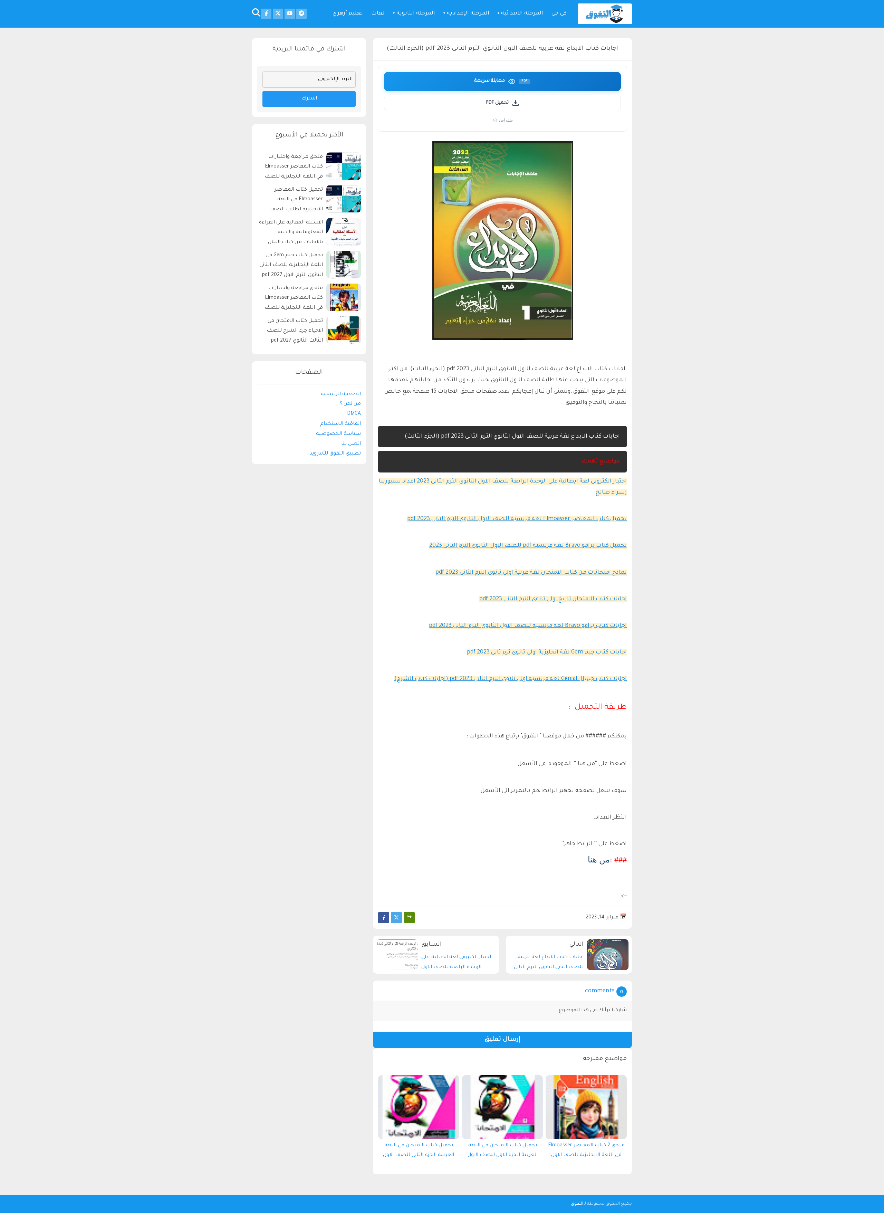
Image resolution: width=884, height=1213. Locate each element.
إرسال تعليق (502, 1040)
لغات (378, 14)
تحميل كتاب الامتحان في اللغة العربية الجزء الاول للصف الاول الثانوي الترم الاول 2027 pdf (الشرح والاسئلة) (502, 1152)
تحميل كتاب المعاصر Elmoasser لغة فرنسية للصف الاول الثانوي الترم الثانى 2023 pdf (517, 519)
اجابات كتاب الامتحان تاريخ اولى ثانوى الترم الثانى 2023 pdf (553, 599)
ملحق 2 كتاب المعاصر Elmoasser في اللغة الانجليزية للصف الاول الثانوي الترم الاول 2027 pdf (586, 1152)
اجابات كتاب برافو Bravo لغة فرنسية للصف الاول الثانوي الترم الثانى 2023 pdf (528, 626)
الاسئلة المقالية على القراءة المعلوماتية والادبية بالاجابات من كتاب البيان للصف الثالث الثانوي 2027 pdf (291, 233)
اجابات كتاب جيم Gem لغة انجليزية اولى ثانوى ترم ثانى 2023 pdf (547, 652)
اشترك (309, 99)
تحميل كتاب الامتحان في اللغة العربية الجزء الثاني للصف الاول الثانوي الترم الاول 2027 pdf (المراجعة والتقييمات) (418, 1152)
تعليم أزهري (348, 14)
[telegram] (301, 14)
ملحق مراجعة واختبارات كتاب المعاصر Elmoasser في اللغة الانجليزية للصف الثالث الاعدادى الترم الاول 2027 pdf (294, 299)
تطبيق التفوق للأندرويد (335, 454)
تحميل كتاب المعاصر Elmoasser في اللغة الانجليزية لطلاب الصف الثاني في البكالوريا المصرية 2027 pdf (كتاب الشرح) (292, 200)
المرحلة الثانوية (415, 14)
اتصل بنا (351, 444)
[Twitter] (396, 917)
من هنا (599, 859)
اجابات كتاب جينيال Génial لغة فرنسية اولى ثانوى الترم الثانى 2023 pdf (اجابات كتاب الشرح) (510, 679)
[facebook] (266, 14)
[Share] (409, 917)
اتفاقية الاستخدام (340, 424)
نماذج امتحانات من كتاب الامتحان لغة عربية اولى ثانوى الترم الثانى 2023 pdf (531, 573)
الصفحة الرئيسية (341, 394)
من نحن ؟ (350, 404)
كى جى (559, 14)
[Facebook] (383, 917)
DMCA (354, 414)
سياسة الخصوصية (338, 434)
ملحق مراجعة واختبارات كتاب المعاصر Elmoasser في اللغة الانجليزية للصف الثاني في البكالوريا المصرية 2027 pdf (292, 168)
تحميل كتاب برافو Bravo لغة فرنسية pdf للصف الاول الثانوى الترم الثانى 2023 (528, 546)
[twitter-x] (278, 14)
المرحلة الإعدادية (468, 14)
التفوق (577, 1204)
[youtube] (290, 14)
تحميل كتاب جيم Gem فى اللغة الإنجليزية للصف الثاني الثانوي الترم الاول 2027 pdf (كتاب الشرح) (291, 266)
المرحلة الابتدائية (522, 14)
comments (600, 991)
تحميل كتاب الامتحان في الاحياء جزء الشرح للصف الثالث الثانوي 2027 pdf (295, 331)
